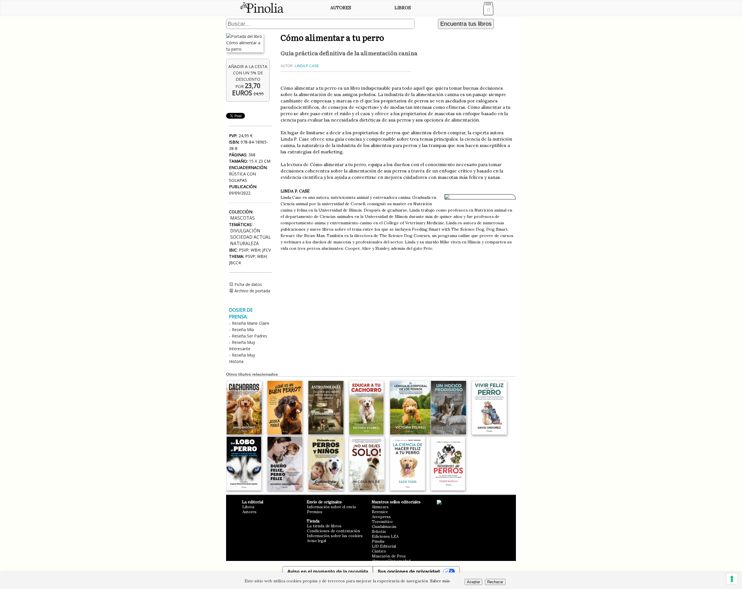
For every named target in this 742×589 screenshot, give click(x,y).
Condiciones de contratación (333, 531)
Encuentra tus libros (466, 24)
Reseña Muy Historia (242, 358)
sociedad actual (250, 237)
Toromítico (382, 521)
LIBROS (402, 7)
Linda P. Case (307, 66)
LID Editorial (384, 546)
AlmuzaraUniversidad (391, 561)
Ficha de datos (247, 284)
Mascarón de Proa (388, 556)
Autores (249, 511)
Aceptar (473, 582)
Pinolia (378, 541)
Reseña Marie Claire (250, 323)
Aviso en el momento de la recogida (327, 571)
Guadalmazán (384, 526)
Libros (248, 506)
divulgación (245, 231)
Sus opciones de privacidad (409, 571)
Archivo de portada (251, 290)
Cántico (379, 551)
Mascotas (242, 218)
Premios (314, 511)
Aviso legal (316, 540)
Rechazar (495, 582)
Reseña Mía (243, 329)
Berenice (380, 511)
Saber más (440, 581)
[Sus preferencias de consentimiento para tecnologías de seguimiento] (731, 578)
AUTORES (340, 7)
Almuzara (380, 506)
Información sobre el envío (331, 506)
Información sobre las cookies (335, 535)
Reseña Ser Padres (249, 336)
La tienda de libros (324, 526)
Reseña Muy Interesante (242, 345)
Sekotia (379, 531)
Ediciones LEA (385, 536)
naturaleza (244, 244)
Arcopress (381, 516)
